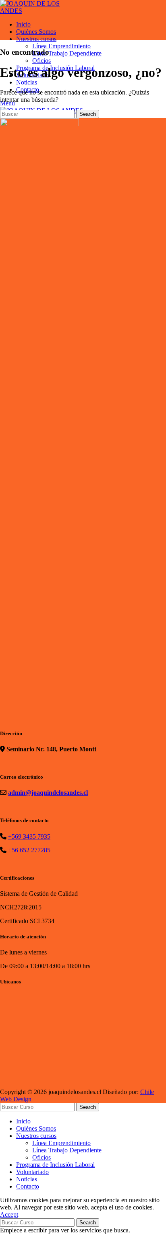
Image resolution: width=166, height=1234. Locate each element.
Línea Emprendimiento (61, 46)
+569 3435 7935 (29, 836)
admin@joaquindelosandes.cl (48, 792)
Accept (9, 1214)
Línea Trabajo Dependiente (67, 53)
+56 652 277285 (29, 850)
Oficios (41, 60)
